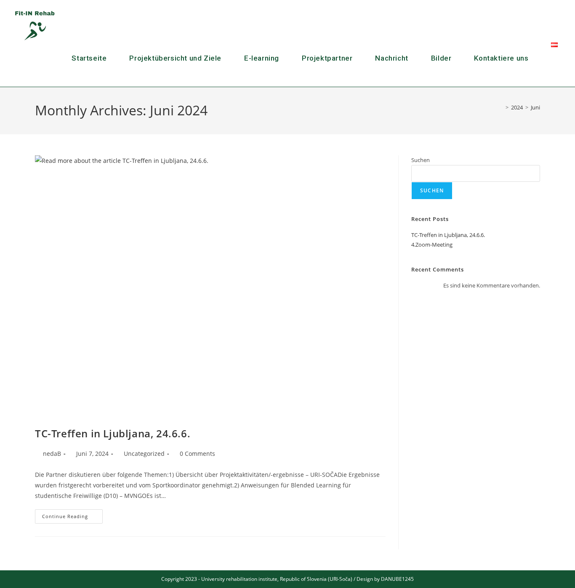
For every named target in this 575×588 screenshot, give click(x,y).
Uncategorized (144, 454)
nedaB (52, 454)
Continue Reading (72, 514)
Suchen (420, 160)
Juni (535, 107)
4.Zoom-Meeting (432, 244)
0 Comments (197, 454)
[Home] (501, 107)
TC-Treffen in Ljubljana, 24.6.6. (112, 433)
